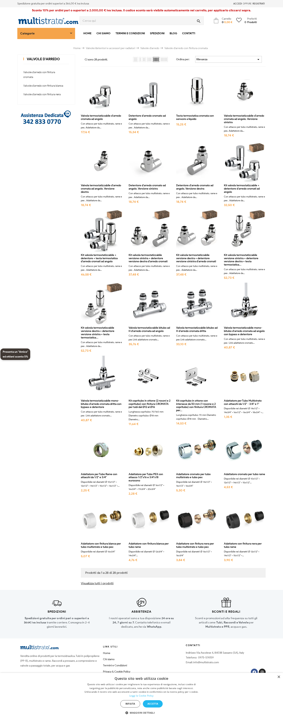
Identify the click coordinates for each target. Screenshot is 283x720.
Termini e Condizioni (115, 665)
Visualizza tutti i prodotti (97, 583)
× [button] (278, 677)
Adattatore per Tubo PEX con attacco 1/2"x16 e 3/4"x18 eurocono (146, 477)
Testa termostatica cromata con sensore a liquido (195, 117)
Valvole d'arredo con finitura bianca (43, 85)
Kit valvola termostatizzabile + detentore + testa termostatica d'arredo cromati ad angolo (99, 258)
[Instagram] (262, 672)
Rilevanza (228, 59)
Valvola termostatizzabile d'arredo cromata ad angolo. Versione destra (101, 189)
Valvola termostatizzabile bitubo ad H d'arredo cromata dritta (197, 329)
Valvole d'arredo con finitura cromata (39, 75)
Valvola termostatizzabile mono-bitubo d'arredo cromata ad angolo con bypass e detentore (244, 331)
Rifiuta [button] (130, 703)
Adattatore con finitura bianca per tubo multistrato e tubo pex (101, 545)
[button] (141, 712)
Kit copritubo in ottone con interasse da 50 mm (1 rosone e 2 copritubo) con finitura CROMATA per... (196, 405)
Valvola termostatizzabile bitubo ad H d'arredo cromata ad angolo (149, 329)
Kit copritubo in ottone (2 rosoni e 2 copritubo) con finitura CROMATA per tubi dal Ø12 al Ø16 (149, 404)
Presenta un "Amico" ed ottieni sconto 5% (15, 354)
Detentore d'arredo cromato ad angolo (147, 117)
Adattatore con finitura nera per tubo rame (243, 545)
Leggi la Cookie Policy (141, 695)
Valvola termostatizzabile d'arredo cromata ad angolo (101, 117)
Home (106, 653)
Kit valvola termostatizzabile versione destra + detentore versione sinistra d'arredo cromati (196, 258)
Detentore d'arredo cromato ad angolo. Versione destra (194, 187)
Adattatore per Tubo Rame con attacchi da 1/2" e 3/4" (99, 476)
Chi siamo (109, 659)
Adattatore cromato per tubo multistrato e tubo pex (193, 476)
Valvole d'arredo (43, 59)
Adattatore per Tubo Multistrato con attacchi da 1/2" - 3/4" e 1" (243, 402)
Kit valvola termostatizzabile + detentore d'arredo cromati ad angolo (242, 189)
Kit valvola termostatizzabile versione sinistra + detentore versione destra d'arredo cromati (148, 258)
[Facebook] (254, 672)
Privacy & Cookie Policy (116, 671)
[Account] (231, 4)
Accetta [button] (152, 703)
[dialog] (141, 696)
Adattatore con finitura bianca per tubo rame (149, 545)
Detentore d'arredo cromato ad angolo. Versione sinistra (147, 187)
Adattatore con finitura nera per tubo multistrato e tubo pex (195, 545)
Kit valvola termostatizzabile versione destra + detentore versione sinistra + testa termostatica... (97, 332)
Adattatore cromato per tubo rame (244, 474)
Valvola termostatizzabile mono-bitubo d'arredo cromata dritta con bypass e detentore (101, 404)
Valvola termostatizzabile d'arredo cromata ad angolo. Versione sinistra (244, 119)
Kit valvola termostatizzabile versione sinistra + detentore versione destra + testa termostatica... (241, 260)
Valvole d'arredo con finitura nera (42, 94)
